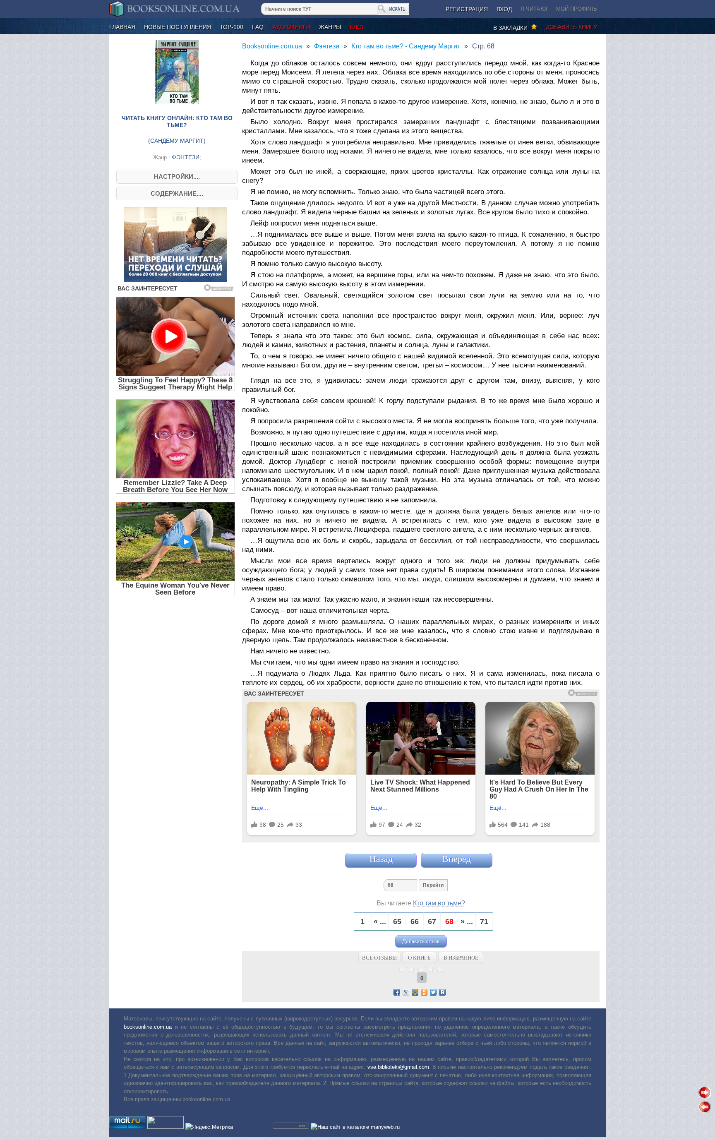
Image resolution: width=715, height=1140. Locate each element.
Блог (357, 27)
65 (397, 922)
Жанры (330, 27)
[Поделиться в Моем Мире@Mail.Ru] (415, 992)
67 (432, 922)
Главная (122, 27)
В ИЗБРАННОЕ (461, 958)
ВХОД (504, 9)
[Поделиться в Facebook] (396, 992)
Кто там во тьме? (439, 903)
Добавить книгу (571, 27)
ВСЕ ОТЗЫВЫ (379, 958)
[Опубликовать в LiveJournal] (406, 992)
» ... (467, 922)
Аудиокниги (291, 27)
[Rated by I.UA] (165, 1127)
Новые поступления (177, 27)
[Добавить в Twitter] (433, 992)
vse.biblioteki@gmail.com (398, 1067)
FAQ (258, 27)
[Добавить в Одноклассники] (424, 992)
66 (414, 922)
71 (484, 922)
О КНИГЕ (419, 958)
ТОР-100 (231, 27)
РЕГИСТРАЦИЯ (467, 9)
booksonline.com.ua (148, 1027)
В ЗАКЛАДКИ (512, 27)
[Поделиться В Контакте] (442, 992)
